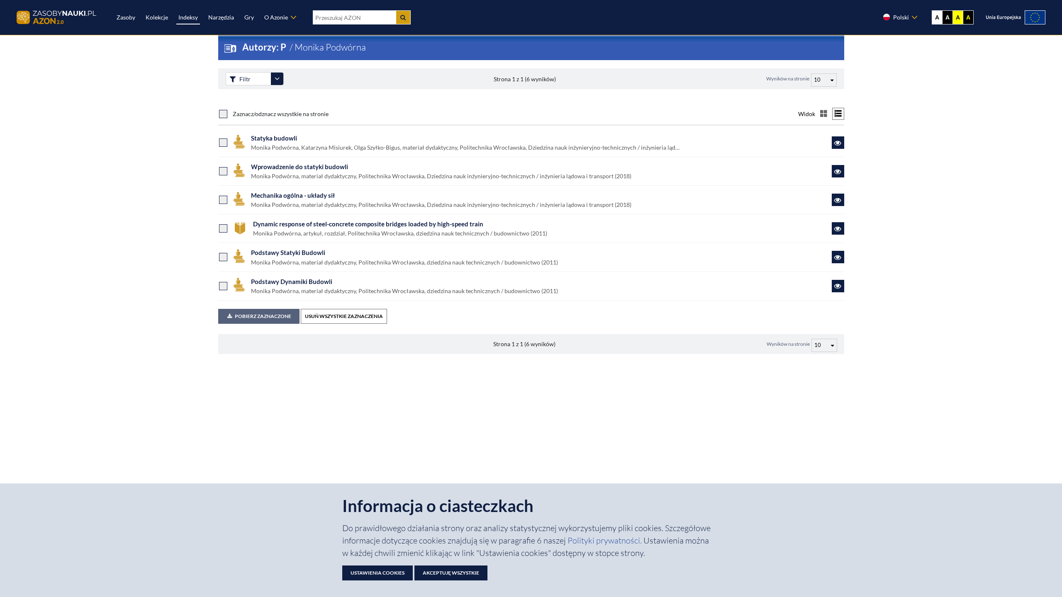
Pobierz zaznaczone (263, 316)
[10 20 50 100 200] (823, 78)
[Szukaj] (403, 17)
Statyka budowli (274, 138)
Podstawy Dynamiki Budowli (291, 281)
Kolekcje (157, 17)
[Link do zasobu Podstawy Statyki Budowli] (838, 257)
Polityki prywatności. (605, 540)
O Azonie (276, 17)
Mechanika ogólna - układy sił (293, 195)
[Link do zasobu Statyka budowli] (838, 142)
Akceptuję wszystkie (451, 573)
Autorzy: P (265, 47)
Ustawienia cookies (377, 573)
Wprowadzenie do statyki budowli (299, 166)
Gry (249, 17)
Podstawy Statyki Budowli (288, 252)
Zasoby (126, 17)
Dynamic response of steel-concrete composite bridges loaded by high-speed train (368, 224)
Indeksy (188, 17)
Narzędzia (221, 17)
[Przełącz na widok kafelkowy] (824, 114)
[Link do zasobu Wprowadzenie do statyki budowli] (838, 171)
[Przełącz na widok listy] (838, 114)
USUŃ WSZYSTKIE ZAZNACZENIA (344, 316)
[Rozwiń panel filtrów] (277, 79)
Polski (901, 17)
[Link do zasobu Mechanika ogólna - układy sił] (838, 200)
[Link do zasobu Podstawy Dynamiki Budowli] (838, 286)
